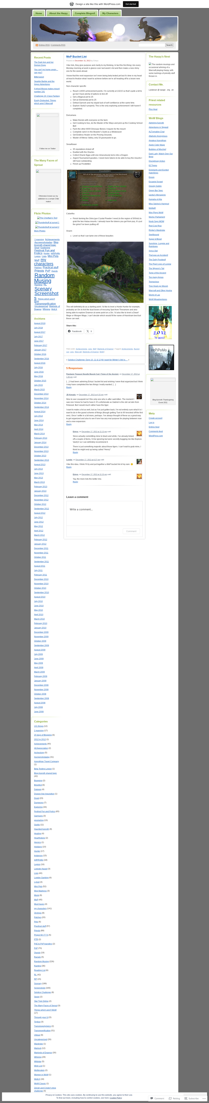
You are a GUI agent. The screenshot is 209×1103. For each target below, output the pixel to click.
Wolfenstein (39, 1070)
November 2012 (41, 500)
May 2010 (38, 610)
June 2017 (39, 341)
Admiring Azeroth (156, 123)
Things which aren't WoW (44, 300)
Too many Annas (156, 277)
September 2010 (41, 592)
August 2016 (39, 363)
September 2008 (41, 698)
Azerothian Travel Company (46, 761)
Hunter (47, 253)
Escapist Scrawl (156, 182)
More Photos (39, 231)
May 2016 (38, 376)
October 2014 (40, 403)
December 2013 (41, 447)
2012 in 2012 (40, 739)
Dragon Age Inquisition (44, 794)
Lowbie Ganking (41, 878)
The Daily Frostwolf (157, 260)
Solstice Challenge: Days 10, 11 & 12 (84, 360)
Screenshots (46, 296)
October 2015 (40, 381)
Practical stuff (50, 267)
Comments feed (156, 431)
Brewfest (38, 785)
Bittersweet (39, 77)
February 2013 (40, 486)
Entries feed (154, 427)
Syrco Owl (153, 251)
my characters (43, 262)
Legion (37, 256)
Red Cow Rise (155, 226)
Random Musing (44, 278)
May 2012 (38, 526)
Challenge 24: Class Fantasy (47, 96)
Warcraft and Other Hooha (160, 290)
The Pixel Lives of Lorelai (160, 264)
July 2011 (38, 570)
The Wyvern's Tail (156, 268)
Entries (44, 45)
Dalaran (37, 789)
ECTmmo (153, 165)
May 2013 (38, 478)
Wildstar (37, 1061)
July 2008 (38, 707)
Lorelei (69, 460)
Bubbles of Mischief (157, 149)
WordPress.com (156, 436)
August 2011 (39, 566)
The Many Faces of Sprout (45, 1005)
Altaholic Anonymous (158, 136)
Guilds (37, 825)
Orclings (37, 913)
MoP (37, 260)
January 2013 (40, 491)
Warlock (37, 1048)
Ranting (38, 284)
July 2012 (38, 517)
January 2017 (40, 350)
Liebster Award (40, 869)
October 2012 (40, 504)
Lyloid (37, 882)
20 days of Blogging (43, 735)
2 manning (39, 239)
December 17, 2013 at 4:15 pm (91, 395)
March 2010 (39, 619)
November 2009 (41, 636)
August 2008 (39, 703)
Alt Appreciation (41, 748)
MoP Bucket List (76, 56)
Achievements (52, 239)
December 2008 (41, 685)
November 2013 (41, 451)
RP (35, 979)
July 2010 (38, 601)
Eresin (151, 177)
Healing (37, 833)
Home (39, 13)
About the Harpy (58, 13)
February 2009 (40, 676)
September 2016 (41, 359)
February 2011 (40, 575)
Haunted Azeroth (41, 829)
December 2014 (41, 394)
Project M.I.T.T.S (41, 935)
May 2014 (38, 425)
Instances (38, 855)
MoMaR (152, 208)
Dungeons (38, 803)
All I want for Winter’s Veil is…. (114, 360)
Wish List (38, 1066)
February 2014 (40, 438)
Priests (39, 270)
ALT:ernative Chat (156, 132)
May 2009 (38, 663)
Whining (46, 309)
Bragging (38, 780)
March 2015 (39, 389)
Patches (38, 268)
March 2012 (39, 535)
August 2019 (39, 323)
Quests (54, 271)
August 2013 (39, 464)
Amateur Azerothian (157, 140)
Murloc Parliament (157, 217)
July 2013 (38, 469)
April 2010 (38, 614)
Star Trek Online (41, 1001)
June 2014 (39, 420)
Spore (37, 997)
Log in (151, 422)
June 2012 (39, 522)
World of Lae (154, 295)
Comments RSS (58, 45)
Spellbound (154, 235)
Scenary (43, 288)
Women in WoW (41, 1075)
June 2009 (39, 659)
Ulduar (37, 1035)
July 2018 (38, 328)
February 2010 (40, 623)
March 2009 (39, 672)
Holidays (38, 847)
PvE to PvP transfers (43, 944)
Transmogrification (45, 303)
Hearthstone (39, 838)
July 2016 (38, 367)
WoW (102, 352)
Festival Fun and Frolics (44, 252)
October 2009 (40, 641)
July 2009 (38, 654)
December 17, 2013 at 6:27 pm (88, 460)
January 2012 (40, 544)
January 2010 (40, 628)
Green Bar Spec (156, 190)
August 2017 (39, 332)
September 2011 (41, 561)
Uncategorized (41, 306)
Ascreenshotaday (43, 242)
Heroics (37, 842)
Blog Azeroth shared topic (46, 243)
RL (45, 284)
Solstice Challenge (42, 992)
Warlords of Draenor (43, 1053)
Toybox (37, 1022)
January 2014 (40, 442)
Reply (69, 387)
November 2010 (41, 584)
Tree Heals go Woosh (158, 286)
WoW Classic (40, 1083)
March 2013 (39, 482)
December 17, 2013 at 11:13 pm (94, 432)
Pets (36, 922)
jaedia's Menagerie (157, 195)
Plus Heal (153, 109)
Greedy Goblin (155, 186)
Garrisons (38, 816)
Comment (131, 531)
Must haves (39, 904)
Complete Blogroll (85, 13)
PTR (36, 939)
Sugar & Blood (155, 239)
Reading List (39, 970)
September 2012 (41, 509)
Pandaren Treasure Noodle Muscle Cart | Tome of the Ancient (92, 374)
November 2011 (41, 553)
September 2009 (41, 645)
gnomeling (39, 820)
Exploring (45, 247)
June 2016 (39, 372)
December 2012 (41, 495)
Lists (44, 256)
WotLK (54, 309)
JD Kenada (71, 395)
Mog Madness (40, 891)
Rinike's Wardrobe (157, 230)
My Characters (110, 13)
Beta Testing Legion (43, 769)
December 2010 (41, 579)
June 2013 (39, 473)
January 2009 (40, 681)
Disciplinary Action (157, 161)
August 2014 (39, 411)
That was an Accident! (158, 255)
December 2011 (41, 548)
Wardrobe (38, 1044)
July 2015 (38, 385)
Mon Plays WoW (156, 212)
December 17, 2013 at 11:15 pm (94, 474)
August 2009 (39, 650)
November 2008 (41, 689)
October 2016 (40, 354)
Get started (131, 4)
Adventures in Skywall (158, 127)
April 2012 (38, 531)
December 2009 (41, 632)
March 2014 (39, 434)
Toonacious (154, 282)
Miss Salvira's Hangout (159, 204)
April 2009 (38, 667)
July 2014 (38, 416)
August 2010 (39, 597)
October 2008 (40, 694)
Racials (37, 957)
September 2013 (41, 460)
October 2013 (40, 456)
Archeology (39, 753)
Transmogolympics (42, 1026)
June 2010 (39, 606)
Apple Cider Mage (157, 145)
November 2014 (41, 398)
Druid (36, 248)
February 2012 (40, 539)
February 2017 (40, 345)
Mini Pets (53, 256)
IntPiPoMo (55, 253)
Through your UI (41, 1017)
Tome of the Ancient (157, 273)
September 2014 (41, 407)
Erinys (75, 432)
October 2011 (40, 557)
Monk (36, 895)
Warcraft (78, 352)
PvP (47, 270)
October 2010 (40, 588)
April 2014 (38, 429)
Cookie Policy (116, 1098)
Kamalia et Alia (155, 199)
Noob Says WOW (156, 221)
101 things (38, 726)
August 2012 (39, 513)
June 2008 (39, 711)
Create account (155, 418)
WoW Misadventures (158, 299)
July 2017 (38, 336)
